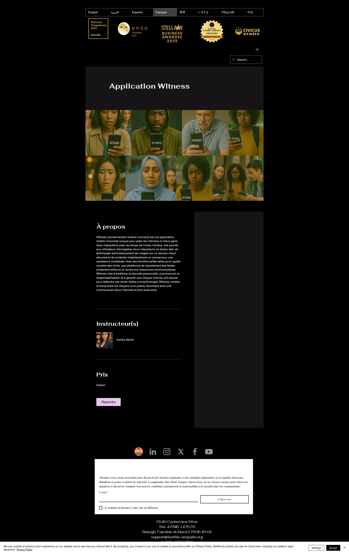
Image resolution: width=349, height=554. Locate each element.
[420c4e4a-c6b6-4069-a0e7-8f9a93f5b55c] (139, 451)
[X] (181, 451)
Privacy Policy (24, 549)
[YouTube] (209, 451)
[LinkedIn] (153, 451)
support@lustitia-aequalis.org (177, 537)
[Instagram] (167, 451)
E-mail (103, 492)
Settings (316, 548)
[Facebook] (195, 451)
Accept (333, 548)
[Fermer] (344, 548)
